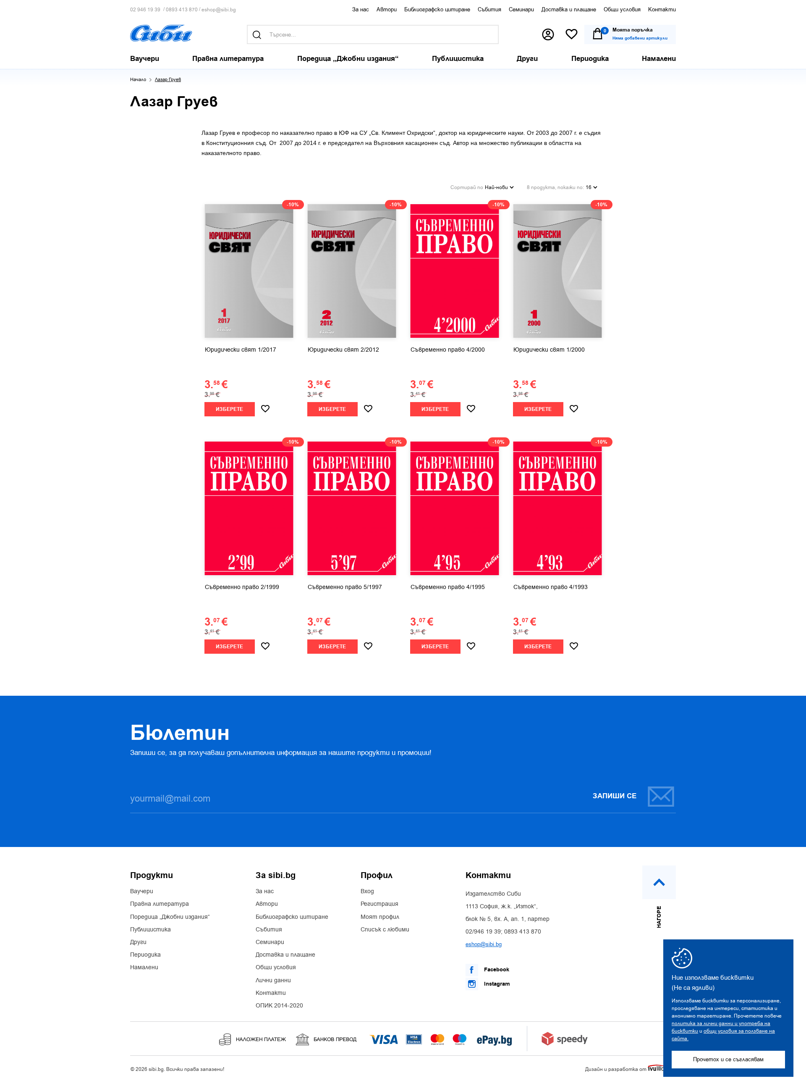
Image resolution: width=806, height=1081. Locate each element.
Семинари (521, 9)
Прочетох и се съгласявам (728, 1059)
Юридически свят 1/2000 (549, 350)
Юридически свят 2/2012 (343, 350)
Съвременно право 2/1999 (242, 587)
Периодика (145, 955)
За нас (360, 9)
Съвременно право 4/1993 (550, 587)
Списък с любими (385, 930)
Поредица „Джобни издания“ (170, 917)
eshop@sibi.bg (219, 10)
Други (138, 942)
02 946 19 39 (145, 10)
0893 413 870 (182, 10)
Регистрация (379, 904)
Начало (138, 79)
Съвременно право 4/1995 (448, 587)
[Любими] (571, 35)
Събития (489, 9)
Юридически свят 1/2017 (240, 350)
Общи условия (622, 9)
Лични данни (273, 980)
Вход (367, 891)
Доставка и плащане (569, 9)
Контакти (662, 9)
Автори (387, 9)
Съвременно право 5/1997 (345, 587)
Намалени (144, 967)
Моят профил (380, 917)
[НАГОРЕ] (659, 882)
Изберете (229, 409)
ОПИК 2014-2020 (279, 1006)
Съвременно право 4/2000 (448, 350)
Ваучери (141, 891)
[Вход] (548, 34)
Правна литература (159, 904)
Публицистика (150, 930)
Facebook (495, 969)
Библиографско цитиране (437, 9)
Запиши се (614, 796)
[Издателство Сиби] (161, 33)
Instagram (496, 984)
